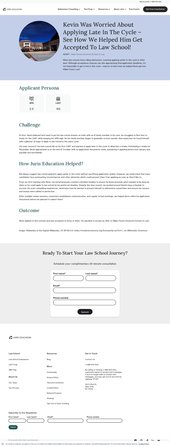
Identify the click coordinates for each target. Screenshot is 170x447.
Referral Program (54, 393)
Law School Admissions (19, 359)
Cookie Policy (52, 388)
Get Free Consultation (155, 9)
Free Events (134, 9)
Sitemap (50, 398)
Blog (49, 359)
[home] (12, 9)
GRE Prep (12, 370)
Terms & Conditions (55, 383)
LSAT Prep (13, 365)
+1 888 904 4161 (156, 2)
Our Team (13, 383)
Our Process (14, 388)
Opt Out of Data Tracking (58, 404)
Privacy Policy (52, 377)
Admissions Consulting (68, 9)
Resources (103, 9)
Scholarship (52, 372)
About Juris (119, 9)
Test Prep (88, 9)
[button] (69, 9)
